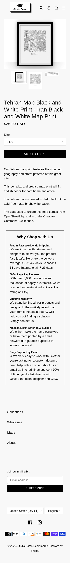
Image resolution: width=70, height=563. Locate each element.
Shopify (35, 550)
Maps (11, 432)
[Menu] (64, 7)
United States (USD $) (24, 510)
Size (7, 134)
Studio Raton (24, 545)
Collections (15, 412)
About (11, 443)
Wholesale (14, 422)
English (53, 510)
